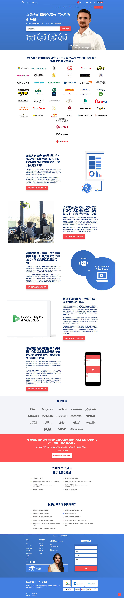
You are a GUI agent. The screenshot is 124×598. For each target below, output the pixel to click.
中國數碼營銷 (83, 7)
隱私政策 (34, 595)
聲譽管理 (28, 550)
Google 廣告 (58, 7)
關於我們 (77, 7)
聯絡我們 (90, 7)
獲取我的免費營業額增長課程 (62, 456)
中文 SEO (28, 555)
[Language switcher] (79, 2)
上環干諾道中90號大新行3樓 (56, 542)
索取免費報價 (65, 29)
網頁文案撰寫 (29, 553)
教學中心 (41, 553)
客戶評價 (41, 548)
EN (98, 2)
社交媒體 (65, 7)
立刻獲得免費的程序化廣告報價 (37, 188)
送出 (86, 568)
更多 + (27, 558)
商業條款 (28, 595)
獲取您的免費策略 (98, 7)
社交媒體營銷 (29, 548)
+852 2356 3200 (54, 546)
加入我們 (41, 546)
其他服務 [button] (71, 7)
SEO (52, 7)
